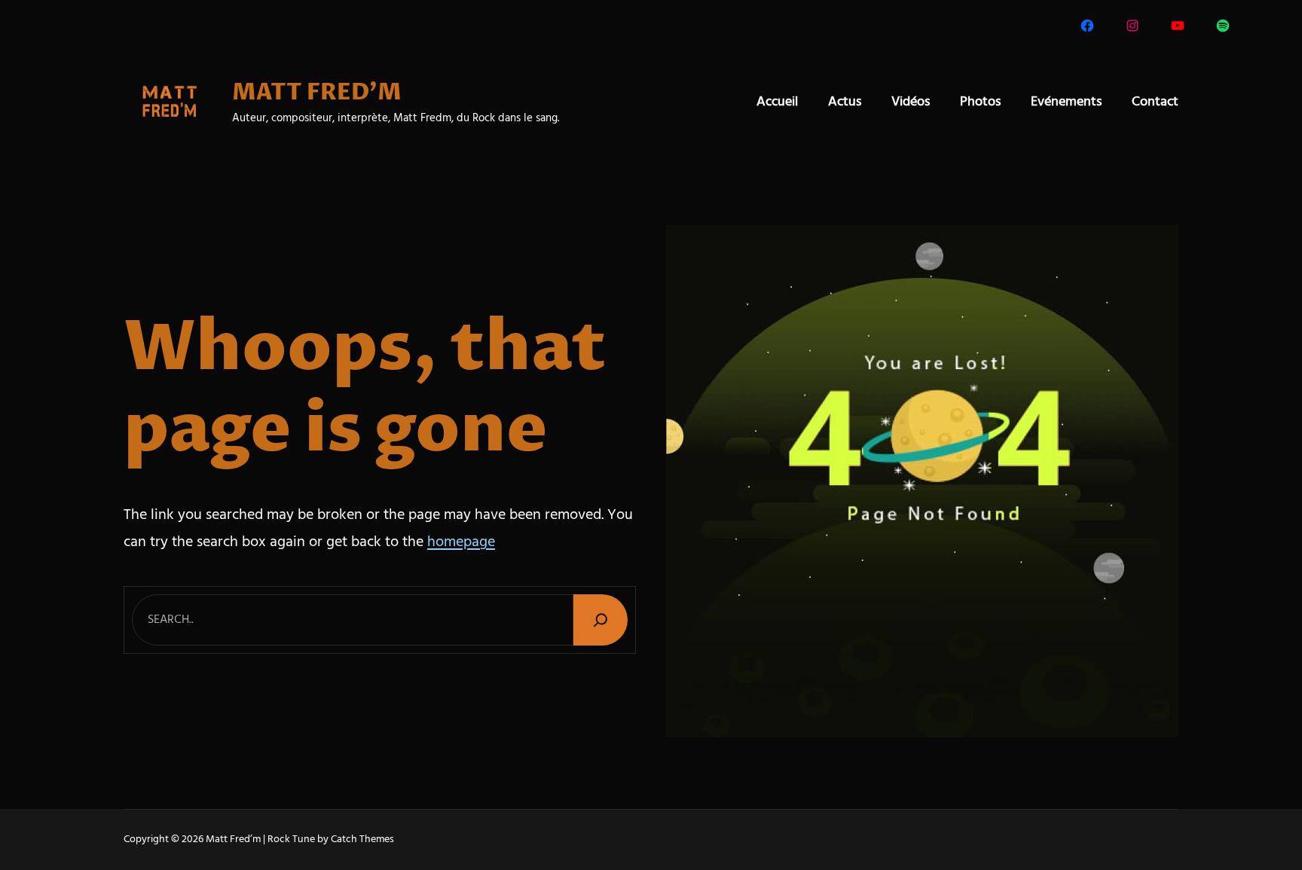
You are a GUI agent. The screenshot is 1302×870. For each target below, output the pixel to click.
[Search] (600, 619)
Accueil (777, 102)
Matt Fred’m (233, 839)
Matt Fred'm (317, 93)
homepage (461, 542)
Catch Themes (362, 839)
